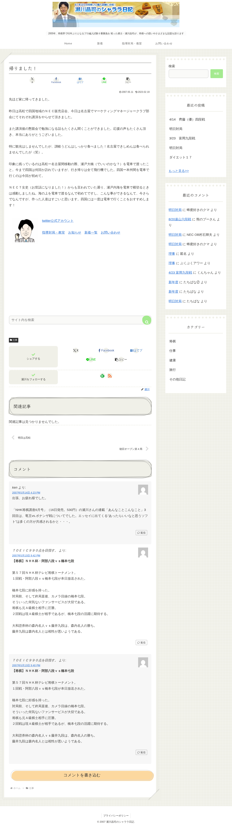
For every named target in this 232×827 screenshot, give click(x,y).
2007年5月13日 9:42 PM (26, 555)
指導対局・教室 (53, 232)
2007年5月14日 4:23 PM (26, 492)
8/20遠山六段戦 (180, 219)
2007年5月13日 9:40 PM (26, 665)
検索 (172, 66)
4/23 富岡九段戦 (180, 272)
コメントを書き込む (82, 775)
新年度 (173, 282)
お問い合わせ (110, 232)
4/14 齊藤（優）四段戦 (187, 119)
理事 (172, 254)
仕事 (15, 340)
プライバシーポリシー (116, 815)
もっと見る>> (179, 171)
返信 (143, 532)
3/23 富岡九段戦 (182, 138)
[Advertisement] (80, 278)
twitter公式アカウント (58, 221)
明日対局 (175, 129)
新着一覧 (91, 232)
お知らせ (74, 232)
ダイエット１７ (180, 157)
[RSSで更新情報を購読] (110, 375)
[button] (128, 80)
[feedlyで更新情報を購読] (102, 375)
